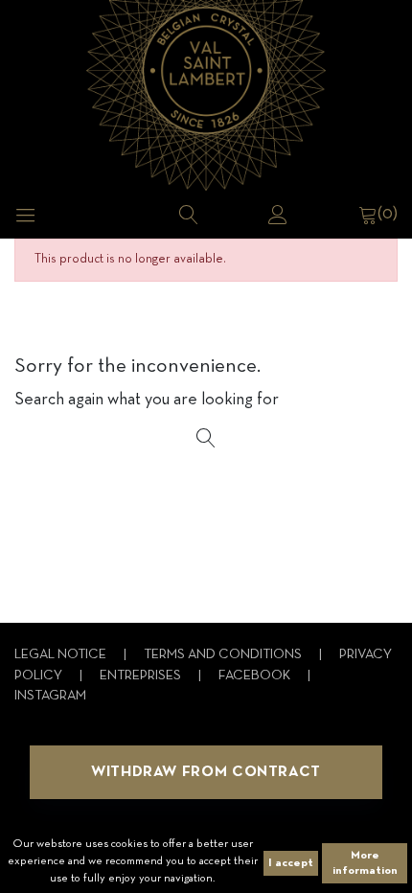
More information (365, 863)
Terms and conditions (224, 655)
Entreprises (142, 676)
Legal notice (61, 655)
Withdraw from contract (206, 772)
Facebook (255, 676)
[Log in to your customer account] (277, 214)
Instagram (50, 696)
